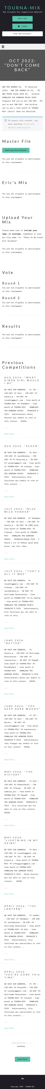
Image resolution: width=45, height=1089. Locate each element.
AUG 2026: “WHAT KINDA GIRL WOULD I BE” (22, 380)
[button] (22, 18)
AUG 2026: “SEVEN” (21, 446)
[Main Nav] (3, 47)
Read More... (10, 434)
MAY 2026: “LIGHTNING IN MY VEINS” (21, 840)
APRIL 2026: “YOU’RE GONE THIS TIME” (22, 974)
